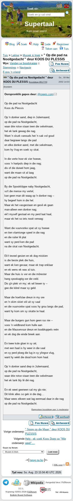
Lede (47, 44)
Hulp (35, 44)
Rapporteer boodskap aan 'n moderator (50, 409)
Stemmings (9, 67)
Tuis (66, 48)
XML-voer (58, 465)
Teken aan (50, 48)
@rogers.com (45, 94)
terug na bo (36, 460)
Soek (23, 44)
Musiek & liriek (31, 55)
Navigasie (25, 67)
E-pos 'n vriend (11, 72)
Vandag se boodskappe (23, 63)
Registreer (62, 44)
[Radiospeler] (66, 7)
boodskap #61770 (38, 82)
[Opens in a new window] (59, 6)
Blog (12, 44)
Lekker (15, 55)
